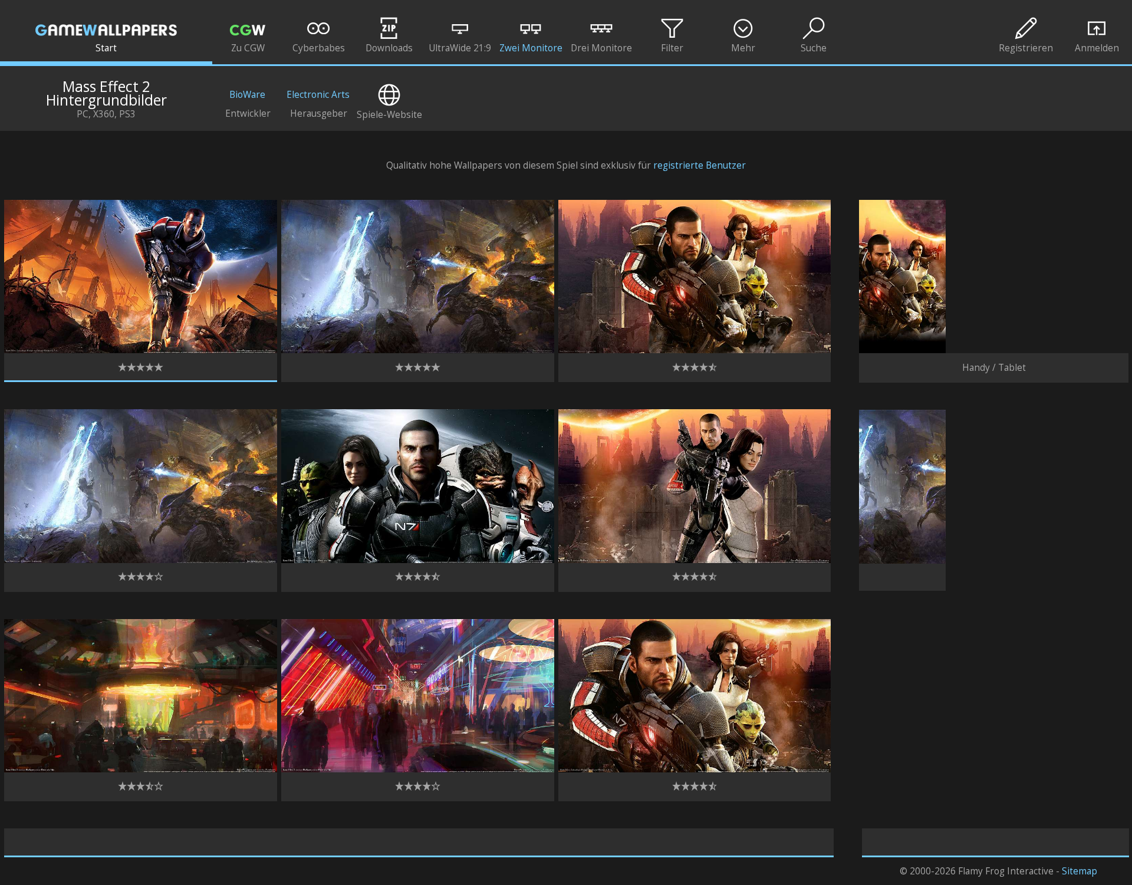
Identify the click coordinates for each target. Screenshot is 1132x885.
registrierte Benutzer (699, 165)
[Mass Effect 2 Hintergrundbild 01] (140, 350)
